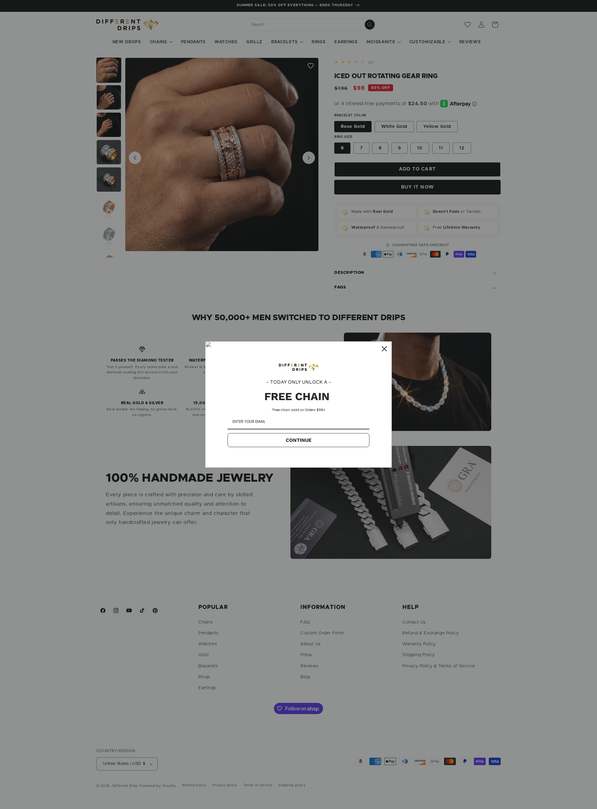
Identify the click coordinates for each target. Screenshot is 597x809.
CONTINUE (299, 440)
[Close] (384, 348)
